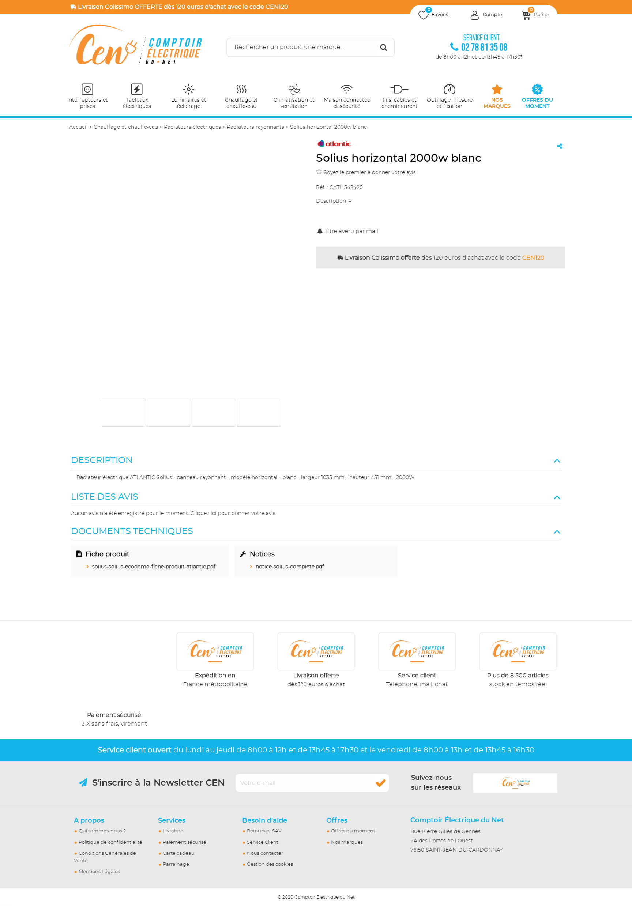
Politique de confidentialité (110, 842)
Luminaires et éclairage (188, 103)
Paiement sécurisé (184, 842)
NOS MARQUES (497, 103)
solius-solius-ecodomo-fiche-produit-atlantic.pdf (153, 566)
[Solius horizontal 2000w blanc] (123, 412)
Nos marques (347, 842)
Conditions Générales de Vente (105, 857)
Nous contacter (265, 853)
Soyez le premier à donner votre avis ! (371, 172)
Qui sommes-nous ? (102, 831)
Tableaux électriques (137, 103)
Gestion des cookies (270, 864)
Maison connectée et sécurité (347, 103)
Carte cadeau (179, 853)
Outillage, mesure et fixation (450, 103)
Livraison (173, 831)
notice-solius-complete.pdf (290, 566)
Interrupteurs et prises (87, 103)
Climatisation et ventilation (294, 103)
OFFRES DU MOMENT (537, 103)
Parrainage (176, 864)
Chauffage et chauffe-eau (241, 103)
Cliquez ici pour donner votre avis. (233, 513)
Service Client (262, 842)
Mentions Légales (99, 871)
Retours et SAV (264, 831)
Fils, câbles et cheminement (399, 103)
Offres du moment (353, 831)
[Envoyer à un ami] (559, 146)
